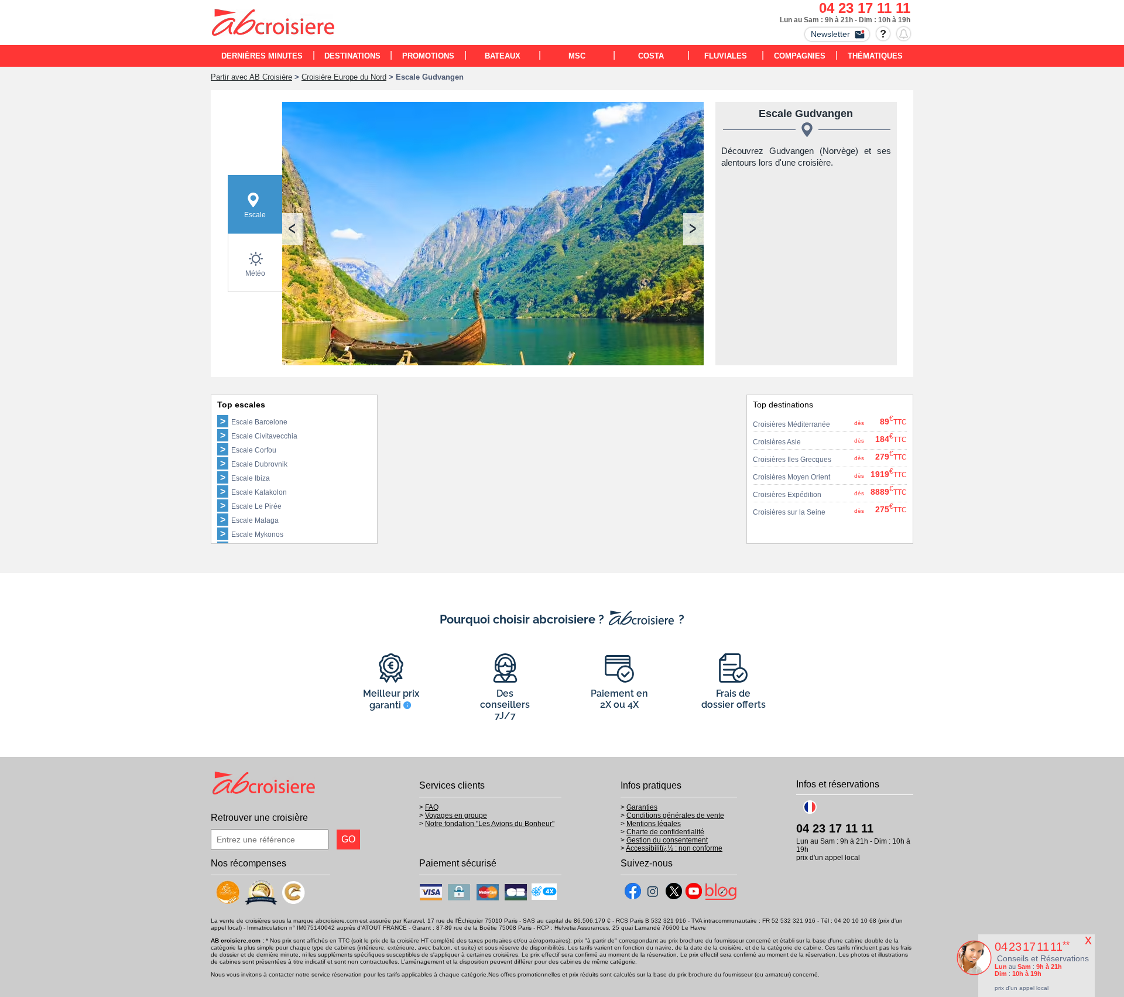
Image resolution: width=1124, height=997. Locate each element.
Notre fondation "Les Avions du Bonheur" (489, 824)
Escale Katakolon (259, 492)
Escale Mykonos (257, 534)
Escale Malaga (255, 520)
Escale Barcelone (259, 422)
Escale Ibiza (250, 478)
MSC (576, 56)
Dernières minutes (262, 56)
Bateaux (502, 56)
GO (348, 839)
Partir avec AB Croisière (251, 77)
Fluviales (725, 56)
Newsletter (830, 34)
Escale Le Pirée (256, 506)
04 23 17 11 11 (864, 8)
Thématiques (875, 56)
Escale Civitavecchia (264, 436)
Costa (651, 56)
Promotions (428, 56)
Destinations (352, 56)
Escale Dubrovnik (259, 464)
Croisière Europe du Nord (343, 77)
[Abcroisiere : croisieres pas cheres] (273, 24)
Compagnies (799, 56)
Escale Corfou (253, 450)
